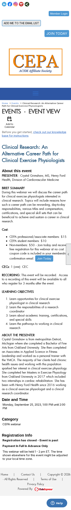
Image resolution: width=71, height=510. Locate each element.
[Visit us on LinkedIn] (4, 4)
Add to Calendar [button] (10, 122)
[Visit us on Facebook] (10, 4)
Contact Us (28, 474)
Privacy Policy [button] (35, 484)
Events (15, 103)
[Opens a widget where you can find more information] (56, 503)
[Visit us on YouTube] (21, 4)
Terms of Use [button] (48, 479)
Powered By (26, 489)
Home (5, 103)
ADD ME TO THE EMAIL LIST (21, 23)
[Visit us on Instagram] (15, 4)
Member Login (59, 13)
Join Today (44, 258)
